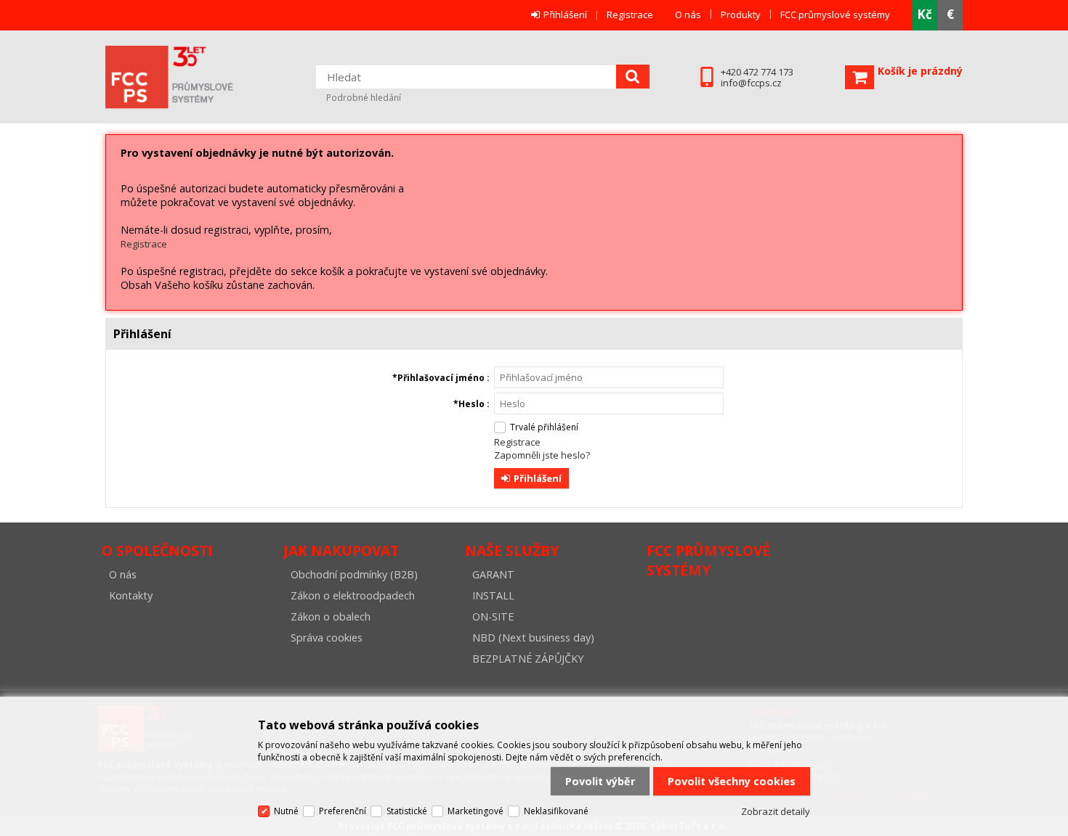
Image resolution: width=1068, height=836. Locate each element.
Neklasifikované (556, 811)
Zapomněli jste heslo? (542, 455)
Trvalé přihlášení (544, 427)
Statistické (407, 811)
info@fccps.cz (751, 83)
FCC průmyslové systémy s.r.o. (188, 77)
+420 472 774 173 (757, 72)
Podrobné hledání (363, 97)
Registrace (630, 14)
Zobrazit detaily (775, 811)
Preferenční (342, 811)
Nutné (286, 811)
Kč (924, 14)
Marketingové (475, 811)
